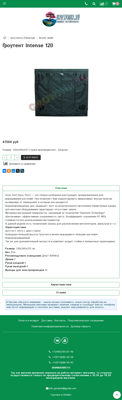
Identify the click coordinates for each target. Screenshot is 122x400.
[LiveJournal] (22, 171)
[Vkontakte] (57, 340)
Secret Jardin (46, 38)
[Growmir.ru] (61, 19)
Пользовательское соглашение (86, 320)
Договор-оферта (81, 326)
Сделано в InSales (61, 395)
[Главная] (4, 38)
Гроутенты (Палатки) (22, 38)
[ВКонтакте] (4, 171)
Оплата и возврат (28, 320)
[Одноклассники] (9, 171)
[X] (18, 171)
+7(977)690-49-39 (62, 357)
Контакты (60, 320)
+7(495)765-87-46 (62, 352)
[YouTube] (65, 340)
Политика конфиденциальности (50, 326)
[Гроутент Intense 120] (61, 92)
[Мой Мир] (13, 171)
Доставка (46, 320)
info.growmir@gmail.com (62, 388)
